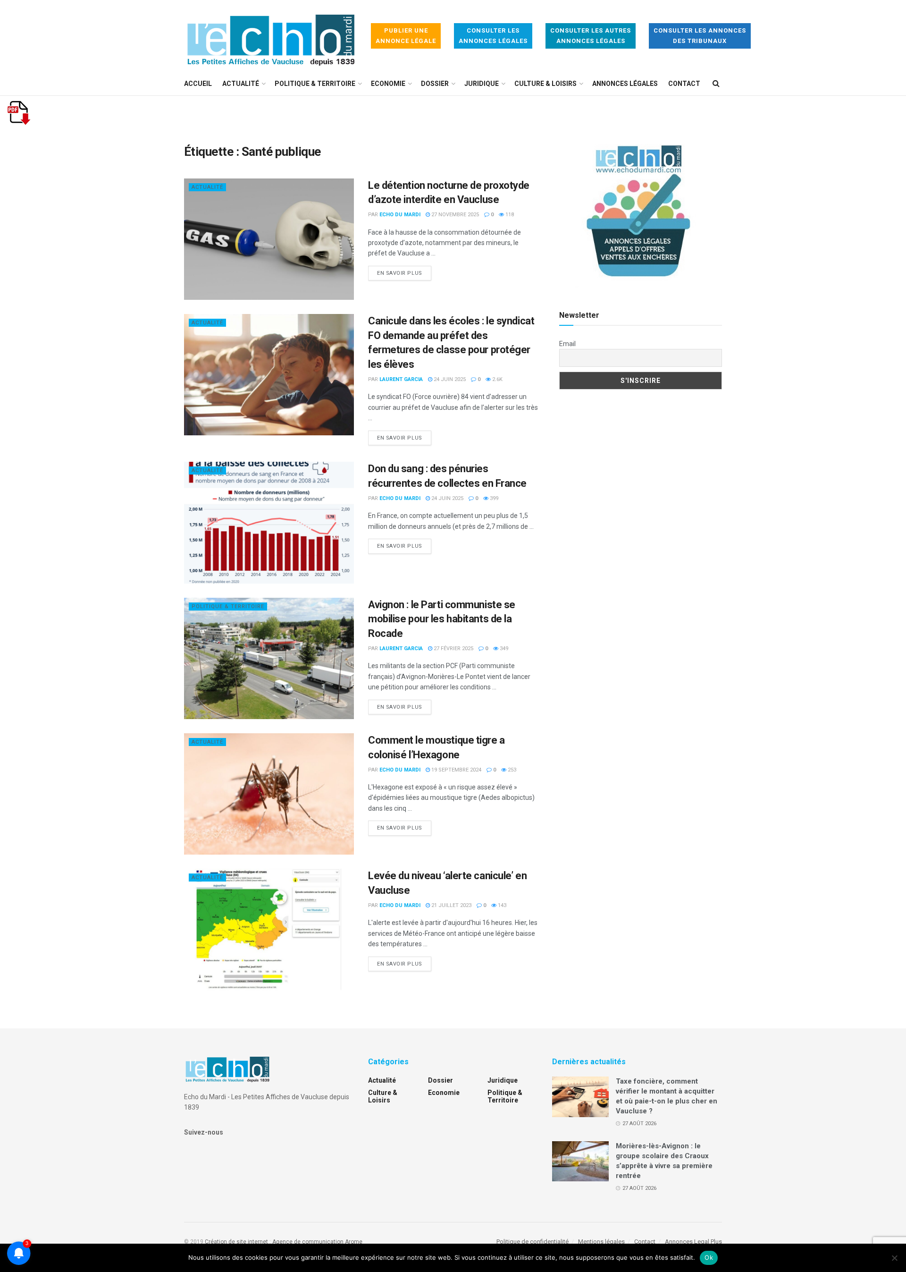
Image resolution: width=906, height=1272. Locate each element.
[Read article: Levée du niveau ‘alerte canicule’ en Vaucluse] (269, 929)
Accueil (198, 83)
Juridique (481, 83)
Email (567, 344)
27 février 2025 (452, 648)
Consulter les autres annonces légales (590, 35)
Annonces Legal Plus (693, 1241)
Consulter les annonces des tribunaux (700, 35)
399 (493, 498)
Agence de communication (308, 1241)
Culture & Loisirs (545, 83)
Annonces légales (625, 83)
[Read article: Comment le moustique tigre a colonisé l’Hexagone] (269, 794)
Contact (684, 83)
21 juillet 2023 (450, 905)
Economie (388, 83)
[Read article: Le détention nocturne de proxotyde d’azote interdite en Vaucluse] (269, 239)
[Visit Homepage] (271, 36)
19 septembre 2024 (455, 770)
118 (509, 215)
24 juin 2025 (449, 379)
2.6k (497, 379)
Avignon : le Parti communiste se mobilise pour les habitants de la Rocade (441, 619)
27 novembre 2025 (454, 215)
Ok (709, 1257)
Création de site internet (236, 1241)
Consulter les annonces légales (493, 35)
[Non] (894, 1258)
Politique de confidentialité (532, 1241)
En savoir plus (404, 273)
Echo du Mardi (399, 215)
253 (511, 770)
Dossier (435, 83)
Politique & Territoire (315, 83)
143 (501, 905)
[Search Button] (716, 83)
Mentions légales (601, 1241)
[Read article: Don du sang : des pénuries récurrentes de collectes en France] (269, 522)
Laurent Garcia (401, 379)
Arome (353, 1241)
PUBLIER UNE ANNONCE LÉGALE (406, 35)
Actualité (240, 83)
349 (503, 648)
